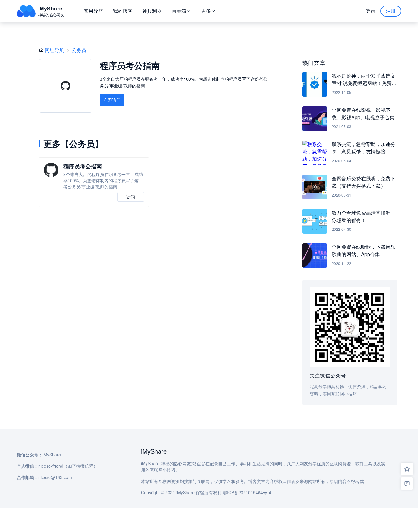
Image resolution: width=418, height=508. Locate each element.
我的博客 (122, 10)
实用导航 (93, 10)
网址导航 (54, 49)
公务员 (79, 49)
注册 (391, 10)
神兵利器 (152, 10)
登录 (370, 10)
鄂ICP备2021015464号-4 (247, 492)
